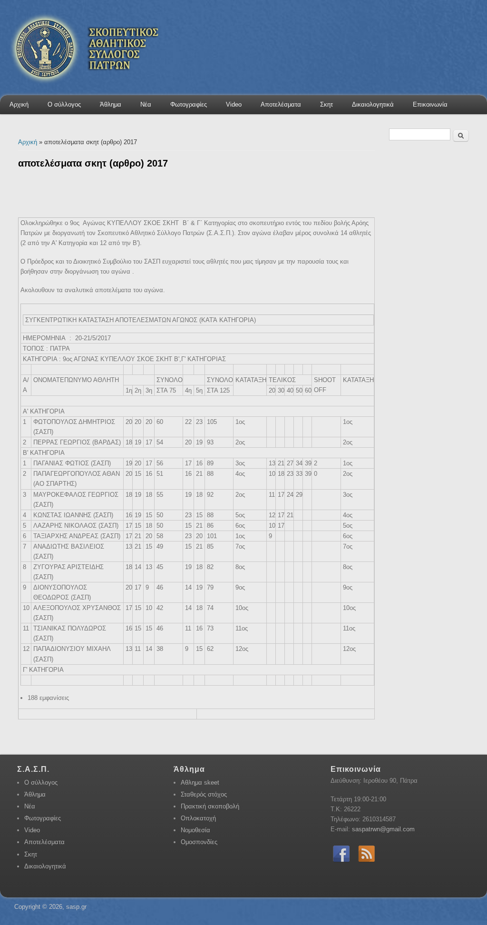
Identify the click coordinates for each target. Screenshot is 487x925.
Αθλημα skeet (200, 782)
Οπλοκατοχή (198, 818)
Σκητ (326, 104)
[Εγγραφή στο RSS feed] (366, 862)
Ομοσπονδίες (199, 842)
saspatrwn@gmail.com (383, 829)
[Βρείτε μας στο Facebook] (341, 862)
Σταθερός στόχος (204, 794)
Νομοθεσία (195, 830)
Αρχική (19, 104)
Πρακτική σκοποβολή (210, 806)
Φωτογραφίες (188, 104)
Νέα (145, 104)
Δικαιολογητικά (373, 104)
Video (234, 104)
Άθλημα (110, 104)
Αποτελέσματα (281, 104)
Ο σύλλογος (64, 104)
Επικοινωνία (430, 104)
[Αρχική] (82, 94)
